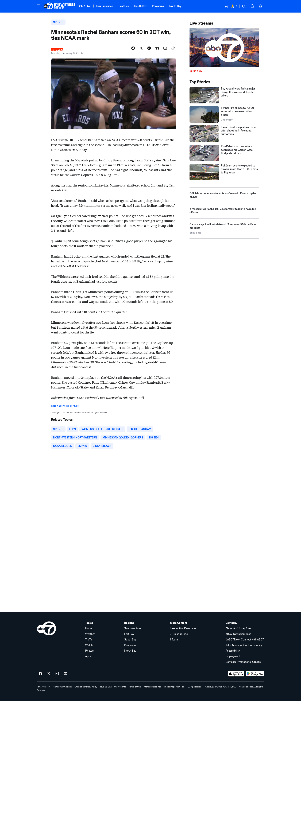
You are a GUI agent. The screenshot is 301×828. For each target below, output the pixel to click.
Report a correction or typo (65, 405)
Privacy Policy (43, 687)
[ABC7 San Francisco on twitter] (48, 673)
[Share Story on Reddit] (149, 48)
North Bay (175, 6)
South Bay (140, 6)
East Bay (124, 6)
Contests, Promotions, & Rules (243, 661)
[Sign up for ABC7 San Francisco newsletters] (65, 673)
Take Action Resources (183, 628)
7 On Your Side (179, 634)
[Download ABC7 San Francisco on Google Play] (255, 674)
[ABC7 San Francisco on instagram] (57, 673)
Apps (88, 656)
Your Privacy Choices (62, 687)
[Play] (224, 47)
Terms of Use (135, 687)
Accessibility (233, 650)
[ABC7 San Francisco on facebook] (40, 673)
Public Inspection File (174, 687)
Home (88, 628)
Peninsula (158, 6)
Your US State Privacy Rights (113, 687)
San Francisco (104, 6)
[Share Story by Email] (165, 48)
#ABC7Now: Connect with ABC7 (245, 639)
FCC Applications (195, 687)
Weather (90, 634)
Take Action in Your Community (244, 645)
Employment (233, 656)
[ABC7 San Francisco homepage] (59, 6)
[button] (38, 5)
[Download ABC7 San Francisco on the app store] (236, 674)
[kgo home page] (46, 628)
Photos (89, 650)
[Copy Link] (173, 48)
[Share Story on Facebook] (133, 48)
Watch (88, 645)
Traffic (88, 639)
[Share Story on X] (141, 48)
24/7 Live (85, 6)
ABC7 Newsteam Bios (238, 634)
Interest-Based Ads (152, 687)
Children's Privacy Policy (86, 687)
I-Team (174, 639)
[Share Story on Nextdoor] (157, 48)
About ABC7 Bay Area (238, 628)
